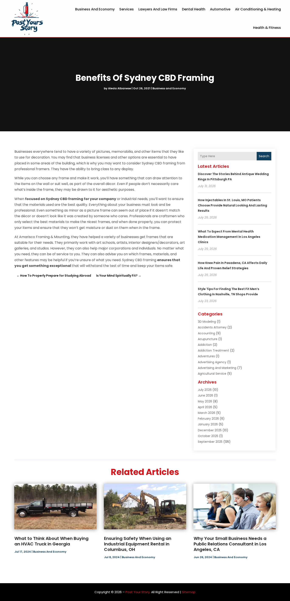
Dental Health (193, 9)
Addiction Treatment (213, 350)
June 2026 (205, 395)
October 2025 (208, 436)
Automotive (220, 9)
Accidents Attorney (212, 327)
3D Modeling (207, 321)
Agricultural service (212, 373)
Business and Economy (95, 9)
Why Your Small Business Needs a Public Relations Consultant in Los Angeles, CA (230, 543)
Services (126, 9)
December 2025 (210, 430)
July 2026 (205, 390)
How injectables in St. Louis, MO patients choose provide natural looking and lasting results (232, 205)
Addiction (205, 345)
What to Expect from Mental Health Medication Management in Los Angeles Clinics (229, 236)
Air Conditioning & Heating (258, 9)
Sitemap (189, 592)
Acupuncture (207, 339)
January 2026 (208, 424)
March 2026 (206, 413)
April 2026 (205, 407)
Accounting (206, 333)
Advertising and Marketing (217, 368)
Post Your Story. (137, 592)
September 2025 (210, 442)
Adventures (206, 356)
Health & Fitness (267, 27)
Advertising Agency (212, 362)
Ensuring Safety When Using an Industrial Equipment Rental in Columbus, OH (137, 543)
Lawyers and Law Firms (157, 9)
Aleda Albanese (119, 88)
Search (264, 156)
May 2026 (205, 401)
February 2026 (208, 418)
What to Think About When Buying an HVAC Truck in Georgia (51, 541)
